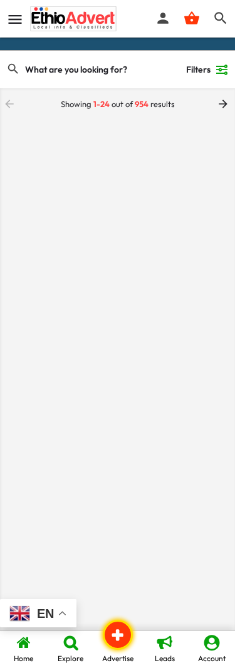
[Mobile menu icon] (15, 19)
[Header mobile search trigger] (220, 18)
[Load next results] (224, 104)
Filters (198, 69)
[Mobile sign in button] (163, 18)
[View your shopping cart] (192, 18)
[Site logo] (75, 18)
